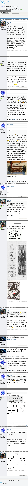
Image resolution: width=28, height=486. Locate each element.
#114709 (26, 358)
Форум (2, 2)
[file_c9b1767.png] (17, 418)
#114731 (26, 426)
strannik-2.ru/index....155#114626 (11, 212)
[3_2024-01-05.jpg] (13, 299)
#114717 (26, 372)
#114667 (26, 197)
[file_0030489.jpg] (14, 240)
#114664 (26, 183)
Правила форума (4, 3)
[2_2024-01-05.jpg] (17, 279)
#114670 (26, 307)
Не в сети (2, 26)
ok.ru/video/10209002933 (10, 186)
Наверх (1, 482)
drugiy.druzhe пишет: (10, 124)
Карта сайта (3, 4)
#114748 (26, 451)
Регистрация (15, 86)
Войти (11, 86)
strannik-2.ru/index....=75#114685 (11, 339)
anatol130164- (5, 5)
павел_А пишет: (9, 126)
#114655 (26, 19)
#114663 (26, 121)
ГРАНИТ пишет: (9, 22)
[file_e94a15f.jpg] (17, 466)
